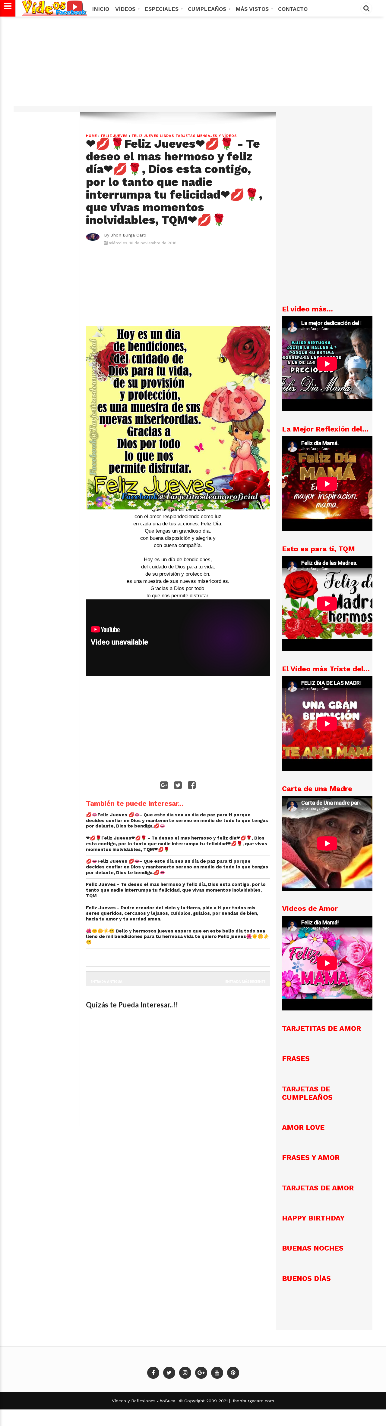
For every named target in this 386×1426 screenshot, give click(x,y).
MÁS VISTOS (253, 9)
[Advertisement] (193, 64)
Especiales (162, 9)
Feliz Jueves (114, 136)
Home (91, 136)
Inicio (100, 9)
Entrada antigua (106, 981)
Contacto (293, 9)
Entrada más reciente (245, 981)
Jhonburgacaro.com (252, 1400)
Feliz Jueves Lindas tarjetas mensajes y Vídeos (184, 136)
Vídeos (126, 9)
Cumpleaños (208, 9)
